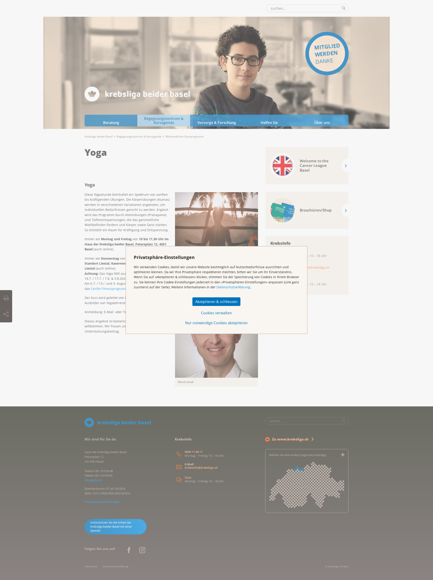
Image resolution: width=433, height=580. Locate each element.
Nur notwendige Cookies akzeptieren (216, 322)
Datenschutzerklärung (233, 287)
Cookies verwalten (216, 312)
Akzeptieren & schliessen (216, 301)
